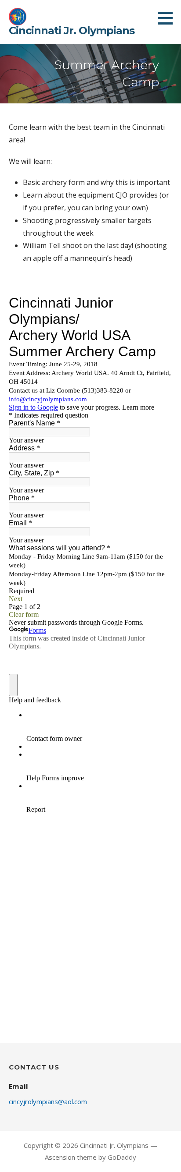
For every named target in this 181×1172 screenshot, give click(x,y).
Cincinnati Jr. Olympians (71, 30)
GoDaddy (122, 1157)
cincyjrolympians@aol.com (48, 1101)
